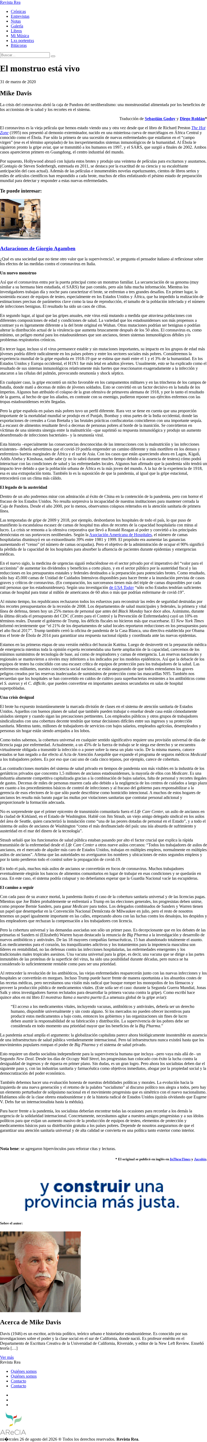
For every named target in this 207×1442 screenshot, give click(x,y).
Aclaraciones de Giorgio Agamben (37, 248)
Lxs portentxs (22, 40)
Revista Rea (10, 2)
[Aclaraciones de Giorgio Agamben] (20, 238)
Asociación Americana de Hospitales (120, 534)
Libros (16, 31)
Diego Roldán (192, 118)
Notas (16, 21)
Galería (17, 26)
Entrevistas (20, 16)
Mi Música (20, 35)
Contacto (18, 1381)
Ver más (7, 1357)
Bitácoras (19, 45)
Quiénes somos (24, 1371)
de (121, 587)
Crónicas (18, 11)
